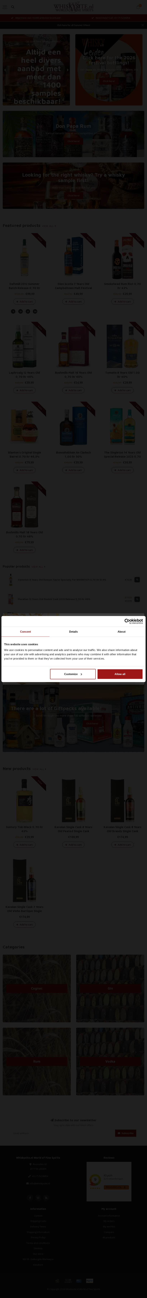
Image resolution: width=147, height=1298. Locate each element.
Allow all (120, 673)
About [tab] (121, 631)
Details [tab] (73, 631)
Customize (71, 673)
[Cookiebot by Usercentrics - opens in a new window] (127, 621)
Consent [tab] (25, 631)
